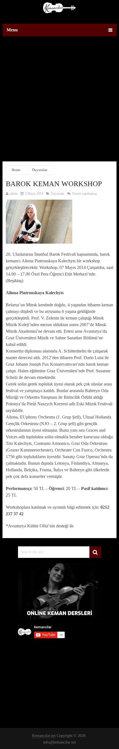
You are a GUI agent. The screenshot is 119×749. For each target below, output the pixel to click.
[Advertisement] (59, 102)
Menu (12, 29)
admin (14, 193)
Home (16, 170)
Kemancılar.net (44, 736)
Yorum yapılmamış (84, 193)
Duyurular (39, 170)
